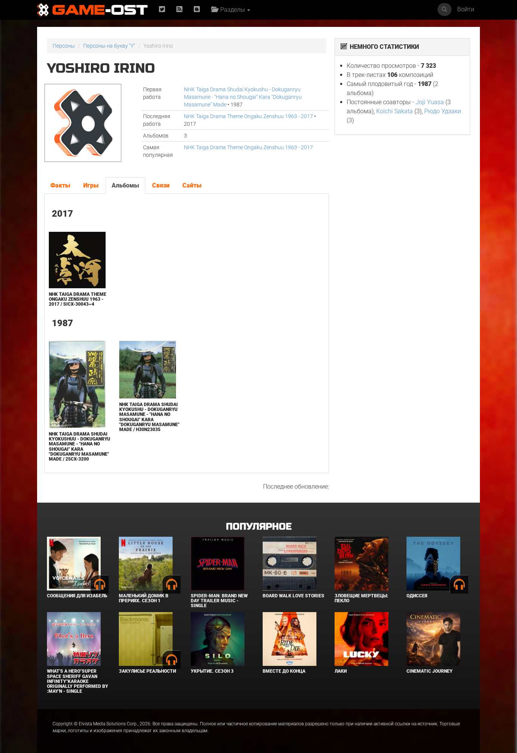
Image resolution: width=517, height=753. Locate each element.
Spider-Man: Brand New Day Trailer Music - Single (219, 600)
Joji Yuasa (430, 102)
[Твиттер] (162, 9)
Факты (60, 185)
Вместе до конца (284, 671)
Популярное (258, 526)
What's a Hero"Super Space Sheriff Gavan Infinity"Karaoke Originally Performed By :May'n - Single (77, 681)
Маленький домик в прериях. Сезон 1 (143, 598)
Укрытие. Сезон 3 (212, 671)
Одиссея (416, 595)
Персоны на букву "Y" (109, 46)
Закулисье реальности (147, 671)
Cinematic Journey (429, 671)
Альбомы (125, 185)
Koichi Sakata (394, 111)
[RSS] (179, 9)
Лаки (341, 671)
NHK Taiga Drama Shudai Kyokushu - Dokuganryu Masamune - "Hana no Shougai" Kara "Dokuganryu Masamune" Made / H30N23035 (149, 417)
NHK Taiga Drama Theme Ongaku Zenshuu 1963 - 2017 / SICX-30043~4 (77, 299)
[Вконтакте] (197, 9)
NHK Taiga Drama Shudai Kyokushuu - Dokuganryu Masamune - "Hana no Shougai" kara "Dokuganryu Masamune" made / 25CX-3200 (79, 446)
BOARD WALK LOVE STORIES (293, 595)
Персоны (64, 46)
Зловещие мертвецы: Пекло (361, 598)
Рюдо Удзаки (442, 111)
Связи (161, 185)
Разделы (231, 9)
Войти (465, 9)
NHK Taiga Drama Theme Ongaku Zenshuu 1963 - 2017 (248, 116)
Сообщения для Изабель (77, 595)
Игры (91, 185)
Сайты (192, 185)
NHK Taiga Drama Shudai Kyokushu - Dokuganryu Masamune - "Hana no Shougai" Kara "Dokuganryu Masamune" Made (243, 97)
